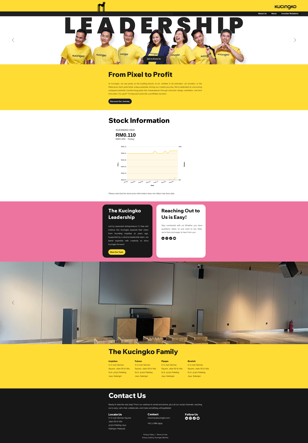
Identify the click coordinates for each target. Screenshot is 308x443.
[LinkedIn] (162, 238)
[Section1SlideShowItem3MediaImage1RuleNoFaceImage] (152, 58)
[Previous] (13, 40)
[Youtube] (174, 238)
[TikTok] (170, 238)
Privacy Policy (148, 435)
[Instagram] (166, 238)
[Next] (295, 40)
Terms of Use (162, 435)
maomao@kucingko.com (159, 418)
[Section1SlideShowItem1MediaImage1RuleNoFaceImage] (155, 58)
